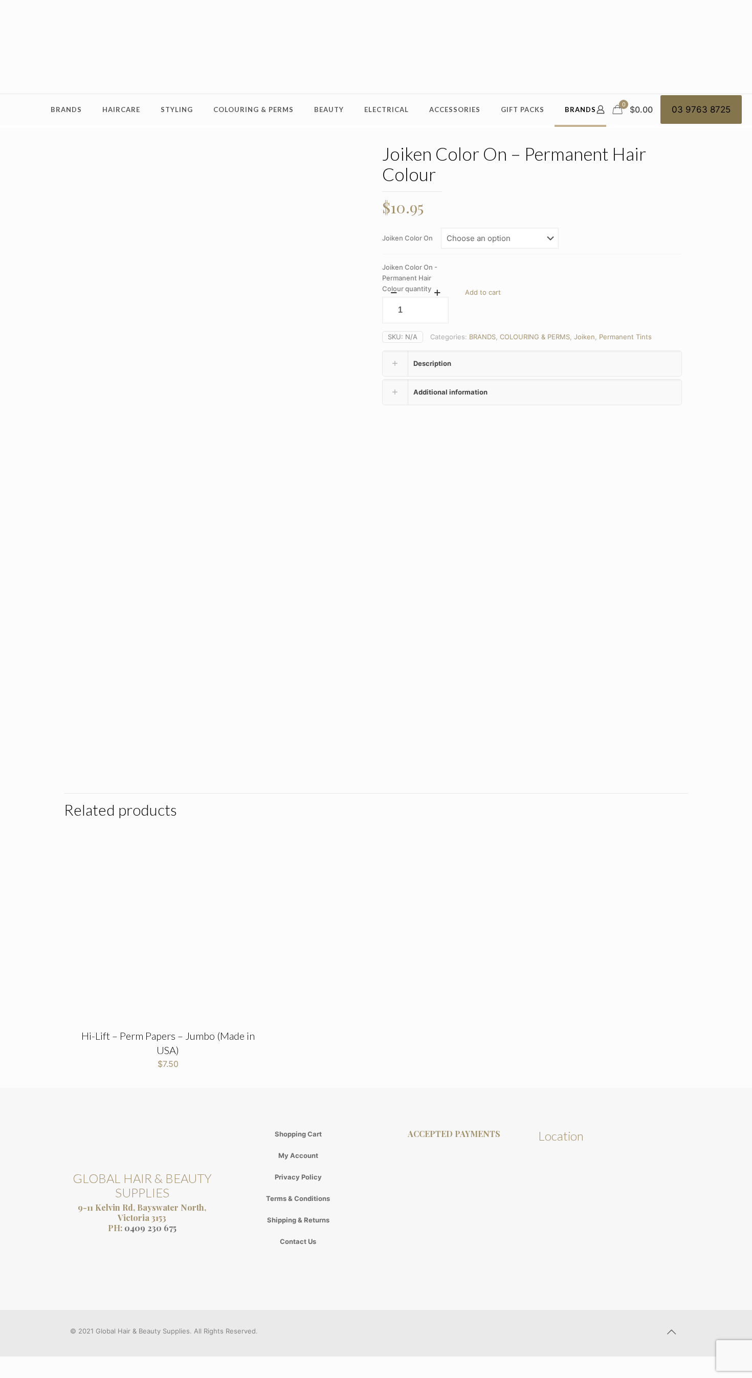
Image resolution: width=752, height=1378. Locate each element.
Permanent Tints (625, 337)
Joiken (584, 337)
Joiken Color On (407, 238)
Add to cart (483, 292)
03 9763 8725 (701, 109)
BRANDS (482, 337)
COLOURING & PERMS (535, 337)
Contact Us (298, 1241)
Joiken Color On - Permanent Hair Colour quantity (409, 278)
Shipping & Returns (298, 1220)
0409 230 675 (150, 1227)
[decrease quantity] (394, 293)
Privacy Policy (298, 1177)
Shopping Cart (298, 1134)
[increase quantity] (437, 293)
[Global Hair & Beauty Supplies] (376, 47)
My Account (298, 1155)
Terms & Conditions (298, 1198)
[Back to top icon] (671, 1332)
